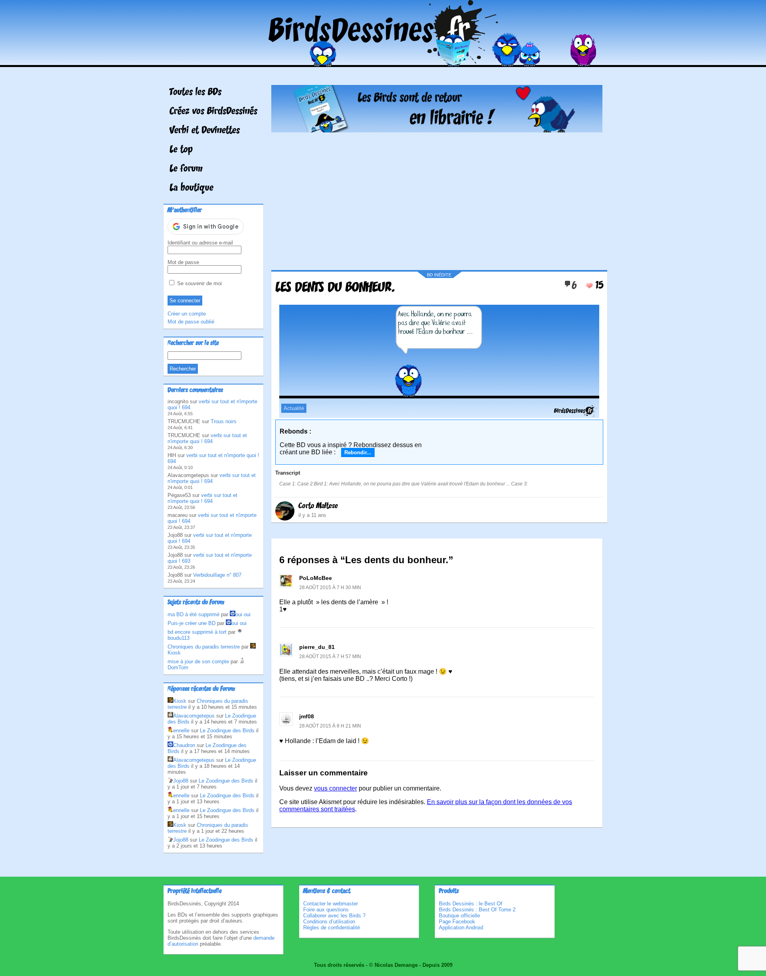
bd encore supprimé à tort (197, 632)
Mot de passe (183, 262)
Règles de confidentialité (331, 928)
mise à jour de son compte (198, 661)
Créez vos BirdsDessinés (213, 112)
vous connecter (335, 788)
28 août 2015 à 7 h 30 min (330, 587)
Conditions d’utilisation (329, 922)
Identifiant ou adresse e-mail (200, 243)
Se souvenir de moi (199, 283)
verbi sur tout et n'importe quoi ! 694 (207, 438)
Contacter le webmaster (330, 904)
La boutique (191, 188)
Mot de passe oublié (191, 322)
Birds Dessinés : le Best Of (470, 904)
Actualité (294, 408)
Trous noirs (224, 421)
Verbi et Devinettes (205, 131)
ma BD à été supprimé (193, 614)
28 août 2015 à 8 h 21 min (330, 726)
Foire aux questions (326, 910)
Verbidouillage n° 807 (217, 575)
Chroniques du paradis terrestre (204, 647)
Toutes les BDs (195, 93)
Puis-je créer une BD (191, 623)
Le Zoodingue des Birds (227, 730)
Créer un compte (187, 314)
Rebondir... (357, 452)
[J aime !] (589, 285)
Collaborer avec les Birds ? (334, 916)
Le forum (186, 169)
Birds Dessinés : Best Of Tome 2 (477, 910)
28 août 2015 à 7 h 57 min (330, 656)
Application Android (461, 928)
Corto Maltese (318, 506)
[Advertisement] (436, 198)
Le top (181, 150)
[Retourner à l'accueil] (383, 61)
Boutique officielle (459, 916)
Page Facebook (457, 922)
